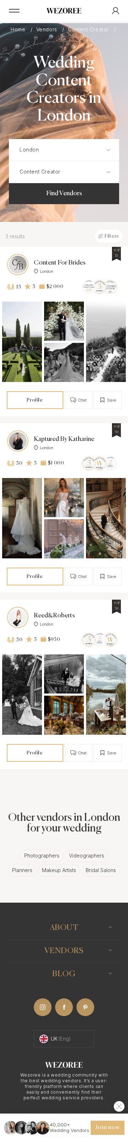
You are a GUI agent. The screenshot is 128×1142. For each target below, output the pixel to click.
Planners (22, 870)
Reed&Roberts (54, 615)
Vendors (47, 29)
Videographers (86, 855)
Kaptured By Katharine (64, 439)
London (46, 271)
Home (19, 29)
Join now (107, 1128)
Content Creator (89, 29)
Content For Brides (60, 263)
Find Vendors (64, 193)
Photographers (41, 855)
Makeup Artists (59, 870)
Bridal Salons (101, 870)
